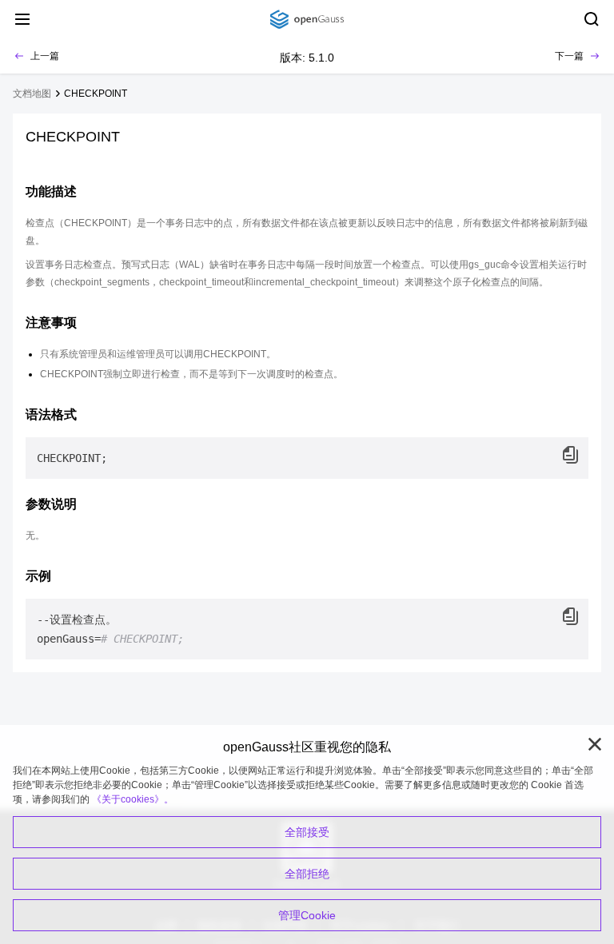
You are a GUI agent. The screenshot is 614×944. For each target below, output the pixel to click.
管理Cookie (307, 915)
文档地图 (32, 93)
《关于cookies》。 (132, 799)
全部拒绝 (307, 873)
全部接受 (307, 832)
